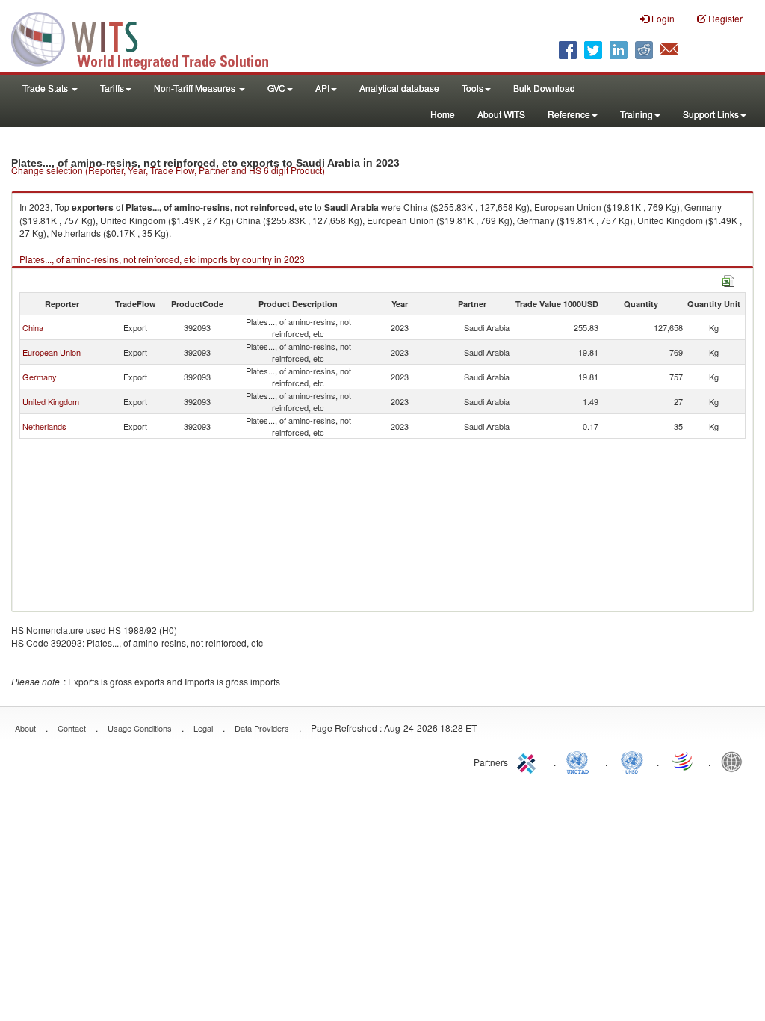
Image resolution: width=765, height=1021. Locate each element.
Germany (39, 377)
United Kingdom (50, 401)
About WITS (501, 114)
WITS (149, 37)
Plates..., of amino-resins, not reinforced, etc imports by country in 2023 (162, 259)
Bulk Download (544, 87)
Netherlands (44, 426)
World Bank (735, 761)
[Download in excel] (728, 279)
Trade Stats (46, 87)
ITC (529, 761)
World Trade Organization (684, 761)
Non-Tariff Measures (196, 87)
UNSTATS (632, 761)
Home (442, 114)
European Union (51, 352)
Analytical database (399, 87)
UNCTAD (580, 761)
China (32, 327)
